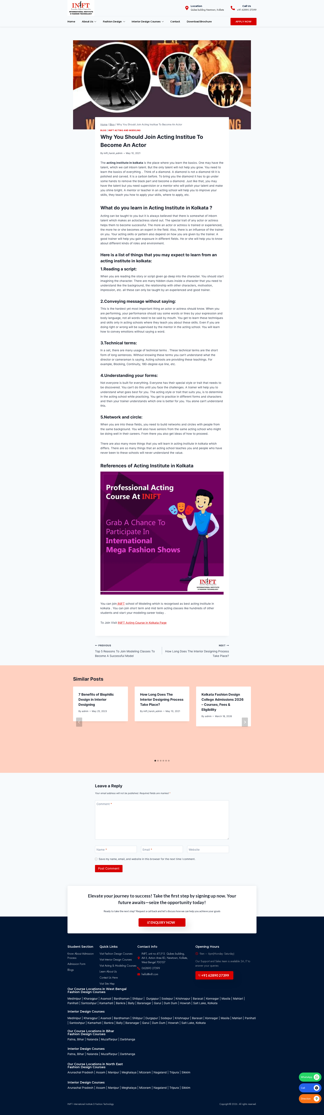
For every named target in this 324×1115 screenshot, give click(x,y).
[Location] (187, 8)
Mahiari (238, 998)
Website (194, 849)
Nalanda (92, 1039)
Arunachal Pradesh (80, 1072)
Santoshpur (89, 1003)
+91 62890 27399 (215, 975)
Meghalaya (129, 1072)
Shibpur (138, 998)
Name (102, 849)
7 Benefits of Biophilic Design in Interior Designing (96, 699)
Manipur (113, 1072)
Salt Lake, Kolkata (205, 1003)
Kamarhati (106, 1003)
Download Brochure (199, 21)
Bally (131, 1003)
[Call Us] (233, 8)
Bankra (120, 1003)
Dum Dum (170, 1003)
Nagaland (160, 1072)
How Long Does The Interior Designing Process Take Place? (197, 651)
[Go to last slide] (79, 722)
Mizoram (145, 1072)
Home (71, 21)
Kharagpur (91, 998)
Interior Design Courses (146, 21)
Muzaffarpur (109, 1039)
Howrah (185, 1003)
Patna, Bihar (76, 1039)
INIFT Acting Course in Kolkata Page (142, 622)
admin (85, 711)
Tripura (174, 1072)
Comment (104, 804)
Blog (103, 130)
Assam (100, 1072)
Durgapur (152, 998)
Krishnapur (183, 998)
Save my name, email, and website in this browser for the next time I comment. (147, 859)
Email (147, 849)
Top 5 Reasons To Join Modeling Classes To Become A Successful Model (125, 651)
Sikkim (186, 1072)
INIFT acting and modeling (124, 130)
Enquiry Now (163, 922)
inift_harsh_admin (113, 153)
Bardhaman (122, 998)
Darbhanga (127, 1039)
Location (196, 6)
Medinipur (74, 998)
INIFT (121, 603)
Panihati (73, 1003)
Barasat (198, 998)
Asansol (106, 998)
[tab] (155, 761)
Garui (157, 1003)
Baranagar (144, 1003)
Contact (175, 21)
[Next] (245, 722)
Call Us (246, 6)
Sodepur (167, 998)
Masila (226, 998)
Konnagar (212, 998)
